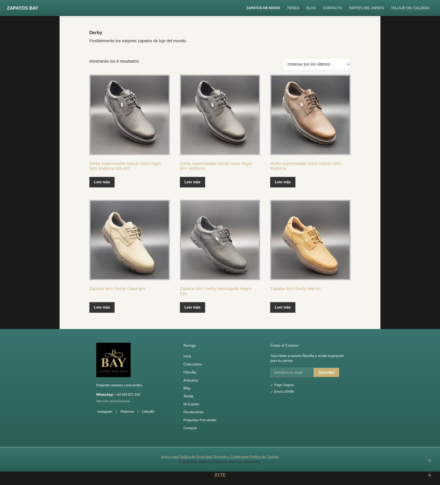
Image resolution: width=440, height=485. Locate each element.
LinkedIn (148, 411)
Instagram (105, 411)
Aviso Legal (170, 457)
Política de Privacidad (195, 457)
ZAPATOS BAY (22, 8)
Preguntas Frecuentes (200, 420)
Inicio (187, 356)
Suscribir (326, 372)
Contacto (190, 428)
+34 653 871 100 (118, 394)
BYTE (220, 474)
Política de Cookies (264, 457)
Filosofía (189, 372)
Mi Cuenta (191, 404)
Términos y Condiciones (231, 457)
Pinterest (127, 411)
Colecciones (192, 364)
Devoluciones (193, 412)
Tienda (188, 396)
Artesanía (190, 380)
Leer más (102, 182)
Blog (186, 388)
